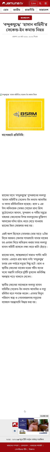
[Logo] (12, 3)
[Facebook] (15, 431)
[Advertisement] (25, 65)
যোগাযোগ (24, 445)
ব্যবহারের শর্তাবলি (36, 445)
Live (33, 3)
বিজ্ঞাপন (31, 449)
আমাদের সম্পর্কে (12, 445)
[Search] (40, 3)
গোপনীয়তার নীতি (21, 449)
